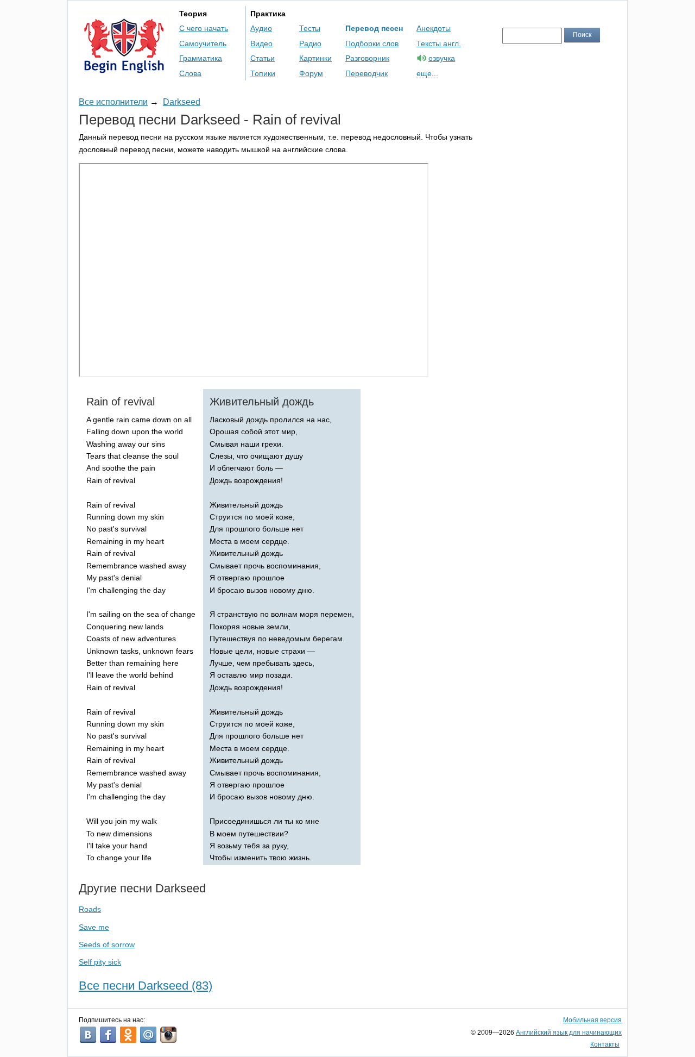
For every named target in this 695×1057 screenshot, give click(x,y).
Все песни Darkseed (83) (145, 985)
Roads (90, 909)
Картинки (315, 58)
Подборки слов (372, 43)
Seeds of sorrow (107, 944)
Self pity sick (100, 962)
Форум (311, 73)
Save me (94, 927)
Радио (310, 43)
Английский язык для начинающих (569, 1032)
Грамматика (200, 58)
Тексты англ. (438, 43)
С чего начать (203, 28)
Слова (190, 73)
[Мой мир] (148, 1035)
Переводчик (366, 73)
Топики (262, 73)
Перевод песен (374, 28)
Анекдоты (433, 28)
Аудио (261, 28)
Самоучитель (202, 43)
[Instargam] (168, 1035)
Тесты (309, 28)
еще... (427, 73)
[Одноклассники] (128, 1035)
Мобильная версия (592, 1020)
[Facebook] (108, 1035)
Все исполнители (113, 102)
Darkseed (181, 102)
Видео (261, 43)
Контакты (605, 1044)
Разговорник (367, 58)
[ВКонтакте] (88, 1035)
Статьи (262, 58)
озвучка (441, 58)
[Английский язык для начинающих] (124, 68)
